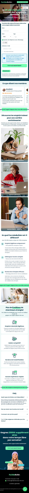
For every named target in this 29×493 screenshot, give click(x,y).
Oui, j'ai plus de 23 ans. (9, 51)
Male (4, 36)
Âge (14, 34)
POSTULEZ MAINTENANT (22, 2)
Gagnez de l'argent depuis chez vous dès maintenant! (14, 109)
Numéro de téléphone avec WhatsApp (13, 40)
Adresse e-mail (6, 46)
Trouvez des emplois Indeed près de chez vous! (14, 387)
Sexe (3, 34)
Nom (3, 28)
